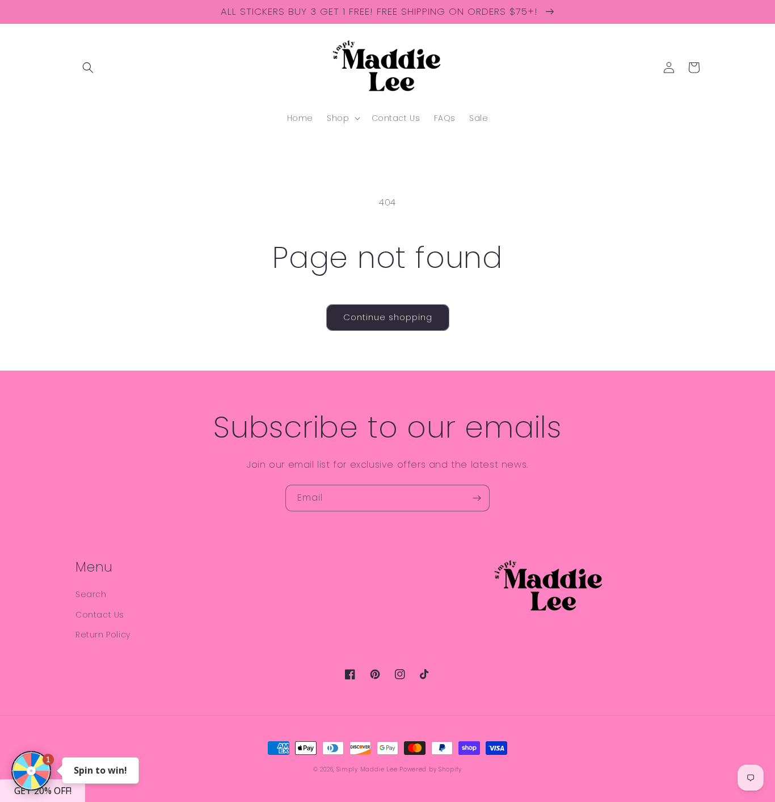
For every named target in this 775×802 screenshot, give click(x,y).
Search (91, 594)
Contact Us (99, 614)
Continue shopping (387, 317)
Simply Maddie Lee (367, 769)
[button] (87, 67)
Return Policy (102, 634)
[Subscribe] (476, 498)
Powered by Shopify (430, 769)
